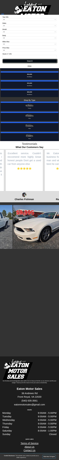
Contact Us (29, 450)
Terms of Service (29, 443)
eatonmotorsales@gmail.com (29, 404)
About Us (29, 446)
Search (30, 61)
